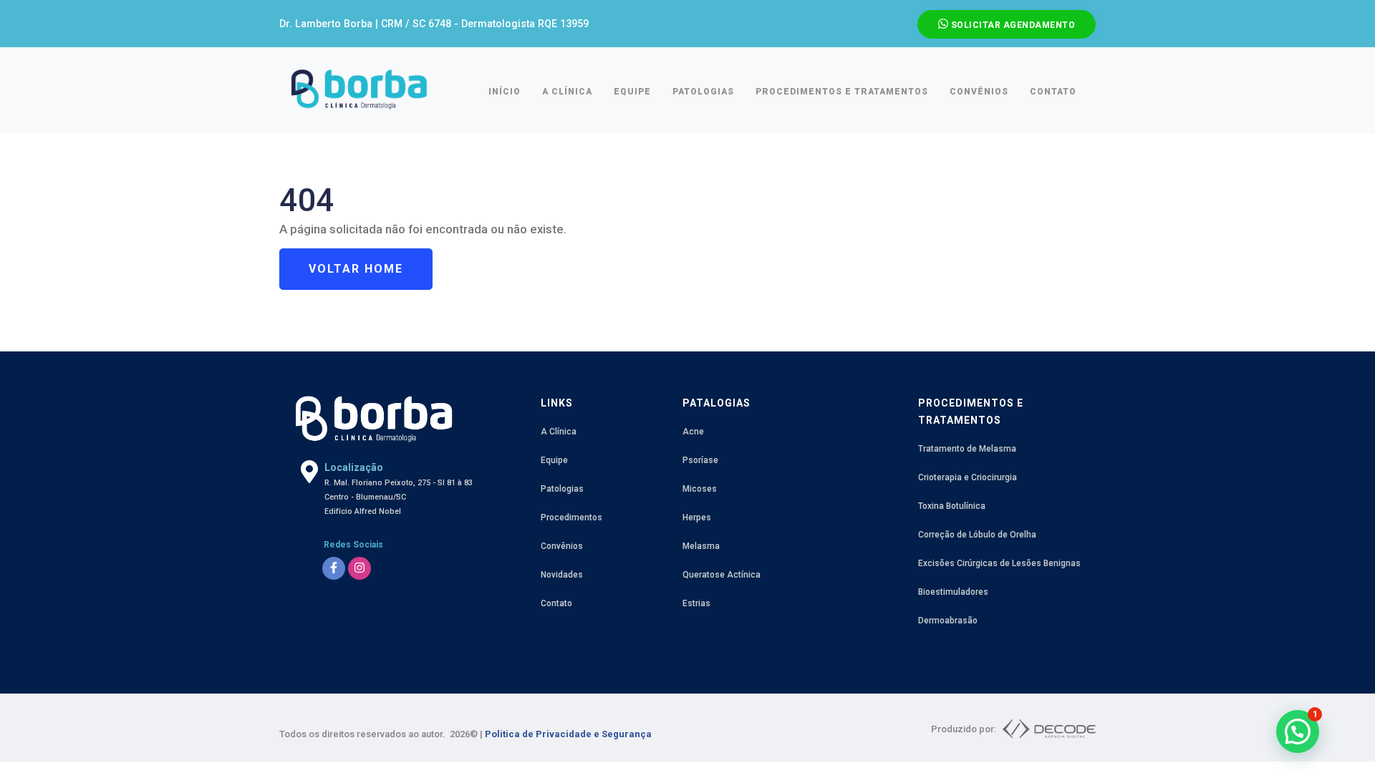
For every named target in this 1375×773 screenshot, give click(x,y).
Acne (693, 432)
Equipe (554, 460)
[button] (1297, 731)
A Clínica (558, 432)
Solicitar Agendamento (1011, 25)
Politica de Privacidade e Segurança (568, 734)
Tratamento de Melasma (967, 449)
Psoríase (700, 460)
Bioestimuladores (953, 592)
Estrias (696, 603)
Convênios (562, 546)
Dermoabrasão (948, 621)
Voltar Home (356, 269)
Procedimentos (571, 517)
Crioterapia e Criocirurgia (967, 477)
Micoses (699, 489)
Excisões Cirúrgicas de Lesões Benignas (999, 563)
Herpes (696, 517)
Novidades (562, 575)
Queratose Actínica (721, 575)
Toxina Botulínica (951, 506)
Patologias (562, 489)
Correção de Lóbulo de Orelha (977, 535)
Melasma (701, 546)
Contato (556, 603)
